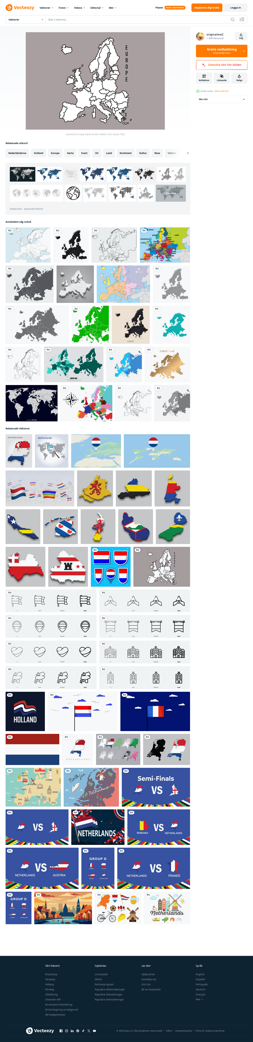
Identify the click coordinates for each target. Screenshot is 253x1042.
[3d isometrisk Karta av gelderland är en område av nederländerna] (134, 488)
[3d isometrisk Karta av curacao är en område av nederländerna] (23, 526)
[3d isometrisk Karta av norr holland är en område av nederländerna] (172, 488)
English (200, 974)
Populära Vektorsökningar (110, 989)
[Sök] (233, 19)
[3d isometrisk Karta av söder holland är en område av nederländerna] (95, 488)
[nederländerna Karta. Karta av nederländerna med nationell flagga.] (166, 749)
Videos (78, 7)
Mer (111, 7)
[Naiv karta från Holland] (33, 787)
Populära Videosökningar (109, 999)
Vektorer (45, 7)
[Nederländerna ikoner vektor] (118, 908)
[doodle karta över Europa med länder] (133, 403)
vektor (172, 153)
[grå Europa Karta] (37, 325)
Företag (49, 989)
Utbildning (51, 994)
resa (157, 153)
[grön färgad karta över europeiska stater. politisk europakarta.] (90, 325)
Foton (62, 7)
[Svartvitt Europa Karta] (161, 567)
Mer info (203, 99)
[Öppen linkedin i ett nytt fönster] (72, 1030)
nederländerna (17, 153)
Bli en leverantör (151, 989)
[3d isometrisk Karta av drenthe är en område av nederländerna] (68, 567)
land (109, 153)
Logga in (235, 7)
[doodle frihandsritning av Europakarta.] (114, 245)
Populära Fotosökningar (108, 994)
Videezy (49, 984)
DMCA (98, 979)
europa (55, 153)
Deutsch (200, 989)
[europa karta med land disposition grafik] (23, 364)
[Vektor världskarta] (32, 403)
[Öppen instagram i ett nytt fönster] (66, 1030)
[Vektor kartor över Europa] (28, 245)
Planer (159, 7)
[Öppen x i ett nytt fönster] (88, 1030)
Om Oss (146, 984)
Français (201, 994)
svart (84, 153)
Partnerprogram (104, 984)
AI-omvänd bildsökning (58, 1004)
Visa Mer (171, 193)
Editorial (95, 7)
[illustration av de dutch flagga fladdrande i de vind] (83, 711)
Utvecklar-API (53, 999)
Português (202, 984)
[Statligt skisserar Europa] (165, 245)
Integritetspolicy (183, 1030)
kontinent (126, 153)
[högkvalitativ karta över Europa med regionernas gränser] (71, 245)
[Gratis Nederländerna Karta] (118, 749)
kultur (143, 153)
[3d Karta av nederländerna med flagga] (19, 451)
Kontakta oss (149, 979)
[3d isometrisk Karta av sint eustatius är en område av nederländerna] (135, 526)
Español (200, 979)
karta (70, 153)
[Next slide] (184, 153)
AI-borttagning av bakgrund (61, 1009)
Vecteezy (50, 979)
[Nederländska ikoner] (167, 908)
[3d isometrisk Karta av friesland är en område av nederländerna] (60, 526)
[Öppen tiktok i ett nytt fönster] (83, 1030)
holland (38, 153)
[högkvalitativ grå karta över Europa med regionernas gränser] (171, 284)
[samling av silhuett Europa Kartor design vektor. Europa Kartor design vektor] (73, 364)
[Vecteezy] (20, 7)
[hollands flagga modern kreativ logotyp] (25, 711)
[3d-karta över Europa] (75, 284)
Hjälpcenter (148, 974)
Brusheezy (51, 974)
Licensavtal (101, 974)
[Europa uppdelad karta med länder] (124, 364)
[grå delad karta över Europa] (172, 403)
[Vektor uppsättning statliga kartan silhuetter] (86, 403)
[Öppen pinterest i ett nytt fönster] (77, 1030)
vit (96, 153)
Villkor (169, 1030)
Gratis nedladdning (222, 51)
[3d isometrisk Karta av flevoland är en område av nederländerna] (173, 526)
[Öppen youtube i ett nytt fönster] (94, 1030)
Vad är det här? (221, 91)
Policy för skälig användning (209, 1030)
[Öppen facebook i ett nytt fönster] (61, 1030)
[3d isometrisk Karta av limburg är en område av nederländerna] (98, 526)
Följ (241, 38)
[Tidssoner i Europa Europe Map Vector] (123, 284)
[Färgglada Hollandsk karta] (91, 787)
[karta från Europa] (171, 325)
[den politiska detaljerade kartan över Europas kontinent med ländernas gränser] (131, 325)
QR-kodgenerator (55, 1014)
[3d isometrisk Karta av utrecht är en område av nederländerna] (25, 567)
